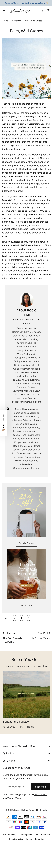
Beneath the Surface (16, 721)
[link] (14, 618)
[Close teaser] (8, 408)
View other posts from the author (26, 321)
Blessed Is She (20, 827)
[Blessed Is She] (20, 11)
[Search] (41, 11)
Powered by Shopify (37, 827)
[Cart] (48, 11)
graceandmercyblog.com (28, 401)
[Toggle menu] (4, 11)
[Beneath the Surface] (26, 694)
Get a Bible (26, 605)
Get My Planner (26, 543)
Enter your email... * (15, 786)
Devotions (16, 20)
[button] (3, 423)
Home (5, 20)
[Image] (26, 512)
